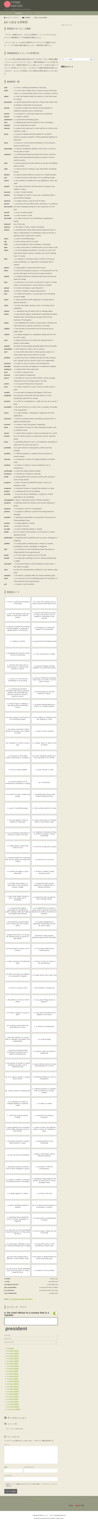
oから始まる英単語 (13, 1386)
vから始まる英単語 (13, 1404)
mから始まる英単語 (13, 1381)
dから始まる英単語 (13, 1358)
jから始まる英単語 (12, 1374)
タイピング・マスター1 (12, 17)
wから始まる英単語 (13, 1406)
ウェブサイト (8, 1475)
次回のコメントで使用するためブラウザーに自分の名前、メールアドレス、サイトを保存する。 (31, 1485)
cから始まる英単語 (13, 1356)
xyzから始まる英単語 (13, 1409)
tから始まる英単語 (12, 1399)
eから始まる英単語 (13, 1361)
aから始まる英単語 (13, 1351)
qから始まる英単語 (13, 1391)
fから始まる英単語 (12, 1363)
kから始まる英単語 (13, 1376)
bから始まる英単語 (13, 1353)
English (71, 1505)
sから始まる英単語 (12, 1396)
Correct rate (8, 1342)
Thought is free (59, 1518)
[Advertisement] (77, 39)
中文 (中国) (80, 1505)
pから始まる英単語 (41, 17)
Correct (7, 1335)
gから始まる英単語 (13, 1366)
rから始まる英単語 (12, 1394)
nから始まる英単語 (13, 1384)
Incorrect (7, 1339)
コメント (7, 1444)
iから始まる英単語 (12, 1371)
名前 (6, 1467)
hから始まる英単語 (13, 1368)
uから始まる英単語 (13, 1401)
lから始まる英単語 (12, 1379)
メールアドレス (29, 1467)
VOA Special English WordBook (21, 1299)
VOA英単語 (27, 17)
